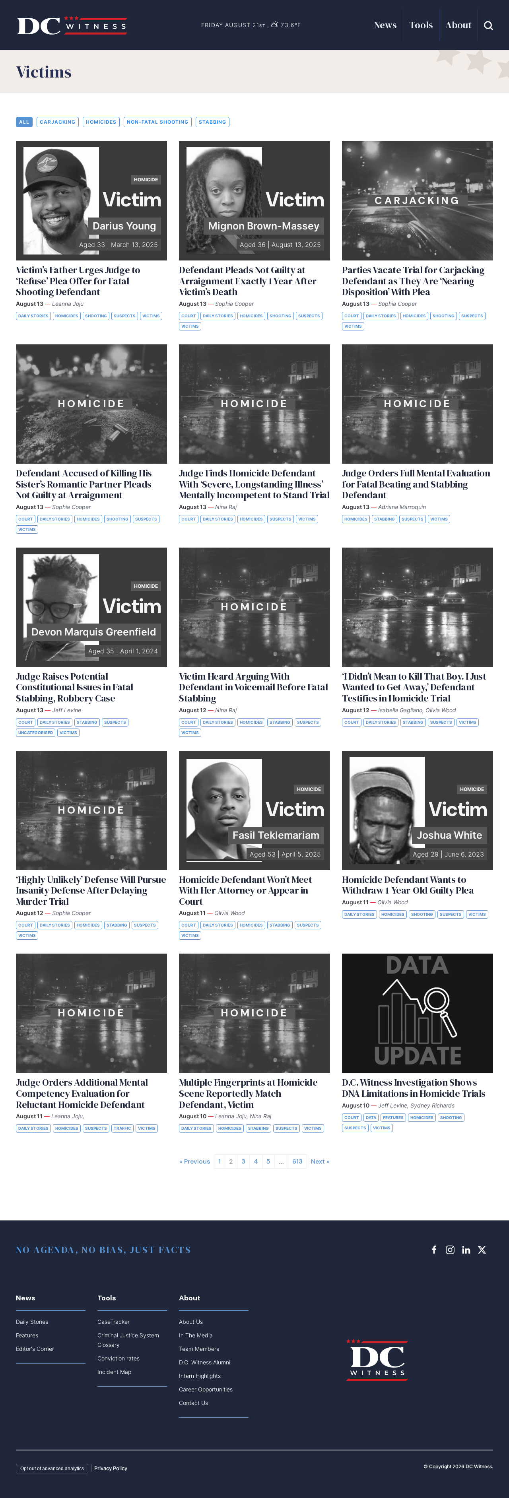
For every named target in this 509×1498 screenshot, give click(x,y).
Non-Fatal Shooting (157, 122)
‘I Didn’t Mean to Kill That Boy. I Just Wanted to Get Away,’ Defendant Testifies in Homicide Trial (414, 687)
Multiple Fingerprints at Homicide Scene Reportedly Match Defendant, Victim (248, 1093)
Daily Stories (33, 315)
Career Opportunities (206, 1389)
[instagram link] (451, 1249)
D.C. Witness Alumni (204, 1362)
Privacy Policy (110, 1468)
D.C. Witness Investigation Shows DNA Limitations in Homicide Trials (414, 1088)
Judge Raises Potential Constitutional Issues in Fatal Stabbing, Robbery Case (74, 687)
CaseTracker (113, 1321)
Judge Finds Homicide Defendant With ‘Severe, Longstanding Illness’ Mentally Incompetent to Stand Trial (254, 483)
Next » (320, 1161)
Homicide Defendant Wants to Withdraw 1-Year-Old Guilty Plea (408, 885)
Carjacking (58, 122)
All (24, 122)
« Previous (194, 1161)
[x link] (483, 1249)
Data (371, 1117)
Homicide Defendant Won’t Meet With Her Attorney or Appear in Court (245, 890)
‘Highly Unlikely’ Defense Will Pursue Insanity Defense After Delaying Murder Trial (91, 890)
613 (297, 1161)
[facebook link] (435, 1249)
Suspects (125, 315)
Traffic (122, 1128)
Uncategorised (35, 732)
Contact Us (193, 1402)
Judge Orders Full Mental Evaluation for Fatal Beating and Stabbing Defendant (416, 483)
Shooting (96, 315)
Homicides (101, 122)
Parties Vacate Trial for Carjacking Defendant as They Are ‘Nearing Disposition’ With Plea (413, 280)
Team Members (199, 1348)
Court (188, 315)
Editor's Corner (35, 1348)
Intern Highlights (200, 1375)
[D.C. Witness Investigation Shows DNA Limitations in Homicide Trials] (417, 1013)
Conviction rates (118, 1358)
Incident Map (114, 1371)
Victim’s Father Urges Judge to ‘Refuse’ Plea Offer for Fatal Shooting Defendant (78, 280)
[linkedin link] (467, 1249)
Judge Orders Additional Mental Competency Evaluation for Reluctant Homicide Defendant (82, 1093)
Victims (151, 315)
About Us (191, 1321)
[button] (488, 25)
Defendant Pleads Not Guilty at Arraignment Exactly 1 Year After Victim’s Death (248, 280)
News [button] (385, 24)
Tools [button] (421, 24)
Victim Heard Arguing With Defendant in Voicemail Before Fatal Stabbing (253, 687)
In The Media (196, 1335)
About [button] (458, 24)
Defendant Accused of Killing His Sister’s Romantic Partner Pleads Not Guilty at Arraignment (84, 483)
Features (393, 1117)
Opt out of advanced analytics (52, 1468)
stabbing (212, 122)
